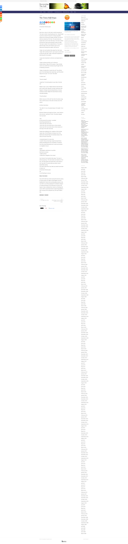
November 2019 (84, 312)
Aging (82, 22)
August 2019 (83, 318)
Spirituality (83, 101)
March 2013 (83, 447)
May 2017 (83, 366)
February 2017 (84, 372)
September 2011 (84, 479)
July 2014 (83, 427)
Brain (82, 39)
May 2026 (83, 173)
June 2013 (83, 442)
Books (82, 37)
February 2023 (84, 243)
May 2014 (83, 431)
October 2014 (84, 422)
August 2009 (83, 524)
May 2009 (83, 529)
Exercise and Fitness (84, 52)
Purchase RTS (84, 91)
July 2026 (83, 169)
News (82, 80)
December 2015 (84, 397)
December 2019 (84, 311)
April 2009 (83, 531)
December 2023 (84, 225)
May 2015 (83, 409)
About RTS (83, 17)
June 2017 (83, 364)
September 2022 (84, 251)
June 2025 (83, 192)
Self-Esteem (83, 97)
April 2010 (83, 510)
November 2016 (84, 377)
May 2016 (83, 388)
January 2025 (84, 201)
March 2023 (83, 241)
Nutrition (83, 82)
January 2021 (84, 287)
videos (82, 112)
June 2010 (83, 506)
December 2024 (84, 203)
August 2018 (83, 339)
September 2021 (84, 273)
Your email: (66, 50)
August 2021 (83, 275)
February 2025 (84, 199)
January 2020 (84, 309)
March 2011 (83, 490)
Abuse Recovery (84, 19)
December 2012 (84, 452)
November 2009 (84, 519)
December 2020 (84, 289)
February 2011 (84, 492)
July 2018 (83, 341)
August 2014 (83, 425)
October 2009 (84, 521)
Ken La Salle (83, 72)
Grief (53, 19)
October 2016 (84, 379)
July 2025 (83, 191)
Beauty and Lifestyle (83, 35)
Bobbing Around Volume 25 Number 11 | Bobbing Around (84, 131)
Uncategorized (84, 108)
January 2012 (84, 472)
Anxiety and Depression (83, 27)
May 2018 (83, 345)
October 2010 (84, 499)
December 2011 (84, 474)
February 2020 (84, 307)
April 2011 (83, 488)
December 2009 (84, 517)
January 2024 (84, 223)
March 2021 (83, 284)
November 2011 (84, 476)
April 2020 (83, 304)
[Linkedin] (44, 22)
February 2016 (84, 393)
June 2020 (83, 300)
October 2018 (84, 336)
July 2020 (83, 298)
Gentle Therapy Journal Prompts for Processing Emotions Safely (84, 145)
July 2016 (83, 384)
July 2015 (83, 406)
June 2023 (83, 235)
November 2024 (84, 205)
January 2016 (84, 395)
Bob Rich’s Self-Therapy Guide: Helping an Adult (84, 135)
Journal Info (83, 70)
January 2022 (84, 266)
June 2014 (83, 429)
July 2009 (83, 526)
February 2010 (84, 513)
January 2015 (84, 417)
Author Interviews (83, 32)
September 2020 (84, 295)
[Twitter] (42, 22)
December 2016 (84, 375)
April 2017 (83, 368)
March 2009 (83, 533)
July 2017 (83, 363)
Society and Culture (83, 99)
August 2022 (83, 253)
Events (82, 49)
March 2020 (83, 305)
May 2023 (83, 237)
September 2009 (84, 522)
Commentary (84, 41)
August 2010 (83, 503)
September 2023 (84, 230)
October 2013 (84, 434)
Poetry (82, 86)
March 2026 (83, 176)
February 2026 (84, 178)
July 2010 (83, 504)
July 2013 (83, 440)
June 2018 (83, 343)
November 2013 (84, 433)
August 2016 (83, 382)
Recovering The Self (44, 5)
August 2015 (83, 404)
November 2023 (84, 226)
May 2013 (83, 443)
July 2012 (83, 461)
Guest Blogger (84, 59)
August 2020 (83, 296)
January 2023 (84, 244)
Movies (82, 79)
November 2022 (84, 248)
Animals (83, 24)
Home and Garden (83, 67)
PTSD (82, 89)
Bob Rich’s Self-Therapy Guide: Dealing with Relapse (84, 125)
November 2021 (84, 269)
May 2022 (83, 259)
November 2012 (84, 454)
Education (83, 44)
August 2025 (83, 189)
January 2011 (84, 494)
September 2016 (84, 381)
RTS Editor (50, 19)
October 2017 (84, 357)
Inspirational (84, 69)
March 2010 (83, 512)
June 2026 (83, 171)
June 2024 (83, 214)
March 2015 (83, 413)
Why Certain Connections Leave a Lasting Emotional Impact (84, 156)
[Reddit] (48, 22)
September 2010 (84, 501)
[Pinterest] (46, 22)
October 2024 (84, 207)
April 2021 (83, 282)
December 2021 (84, 268)
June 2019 (83, 321)
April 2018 (83, 347)
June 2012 (83, 463)
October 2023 (84, 228)
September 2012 (84, 458)
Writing (82, 114)
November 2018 (84, 334)
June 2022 (83, 257)
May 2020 (83, 302)
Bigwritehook (84, 148)
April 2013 (83, 445)
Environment (84, 48)
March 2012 (83, 469)
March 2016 (83, 391)
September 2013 (84, 436)
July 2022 (83, 255)
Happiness (83, 60)
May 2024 (83, 216)
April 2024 (83, 217)
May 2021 (83, 280)
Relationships (84, 93)
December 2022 (84, 246)
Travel (82, 107)
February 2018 (84, 350)
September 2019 (84, 316)
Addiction (83, 20)
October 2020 (84, 293)
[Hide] (0, 22)
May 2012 (83, 465)
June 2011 (83, 485)
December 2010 (84, 495)
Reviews (83, 95)
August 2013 (83, 438)
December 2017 (84, 354)
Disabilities (83, 42)
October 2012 (84, 456)
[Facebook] (40, 22)
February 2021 (84, 286)
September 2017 (84, 359)
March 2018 (83, 348)
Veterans (83, 110)
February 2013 (84, 449)
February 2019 (84, 329)
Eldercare (83, 46)
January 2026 (84, 180)
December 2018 (84, 332)
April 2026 (83, 174)
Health (82, 64)
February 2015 (84, 415)
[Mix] (50, 22)
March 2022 (83, 262)
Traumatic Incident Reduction (83, 104)
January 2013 (84, 451)
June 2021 (83, 278)
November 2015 (84, 399)
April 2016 (83, 390)
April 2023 (83, 239)
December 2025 (84, 182)
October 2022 (84, 250)
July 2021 (83, 277)
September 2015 (84, 402)
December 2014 (84, 418)
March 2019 (83, 327)
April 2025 (83, 196)
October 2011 (84, 477)
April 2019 (83, 325)
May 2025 (83, 194)
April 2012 (83, 467)
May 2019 (83, 323)
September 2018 (84, 338)
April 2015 (83, 411)
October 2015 (84, 400)
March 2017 (83, 370)
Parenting (83, 84)
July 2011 (83, 483)
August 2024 (83, 210)
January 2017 (84, 373)
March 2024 (83, 219)
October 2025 (84, 185)
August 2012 (83, 460)
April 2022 (83, 260)
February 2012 (84, 470)
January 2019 (84, 330)
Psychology (83, 88)
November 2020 (84, 291)
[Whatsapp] (52, 22)
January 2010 (84, 515)
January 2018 (84, 352)
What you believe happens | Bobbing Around (84, 122)
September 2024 (84, 208)
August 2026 (83, 167)
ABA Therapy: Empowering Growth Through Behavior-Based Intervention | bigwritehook (84, 140)
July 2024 (83, 212)
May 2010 (83, 508)
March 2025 (83, 198)
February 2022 (84, 264)
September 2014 (84, 424)
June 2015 (83, 408)
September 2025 (84, 187)
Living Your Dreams (83, 75)
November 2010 (84, 497)
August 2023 (83, 232)
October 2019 (84, 314)
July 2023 (83, 234)
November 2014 (84, 420)
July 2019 (83, 320)
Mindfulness (83, 77)
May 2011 (83, 486)
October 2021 (84, 271)
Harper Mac (83, 62)
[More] (54, 22)
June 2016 (83, 386)
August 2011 (83, 481)
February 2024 (84, 221)
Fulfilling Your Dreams (84, 55)
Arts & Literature (83, 29)
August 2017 (83, 361)
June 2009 (83, 528)
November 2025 (84, 183)
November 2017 (84, 356)
